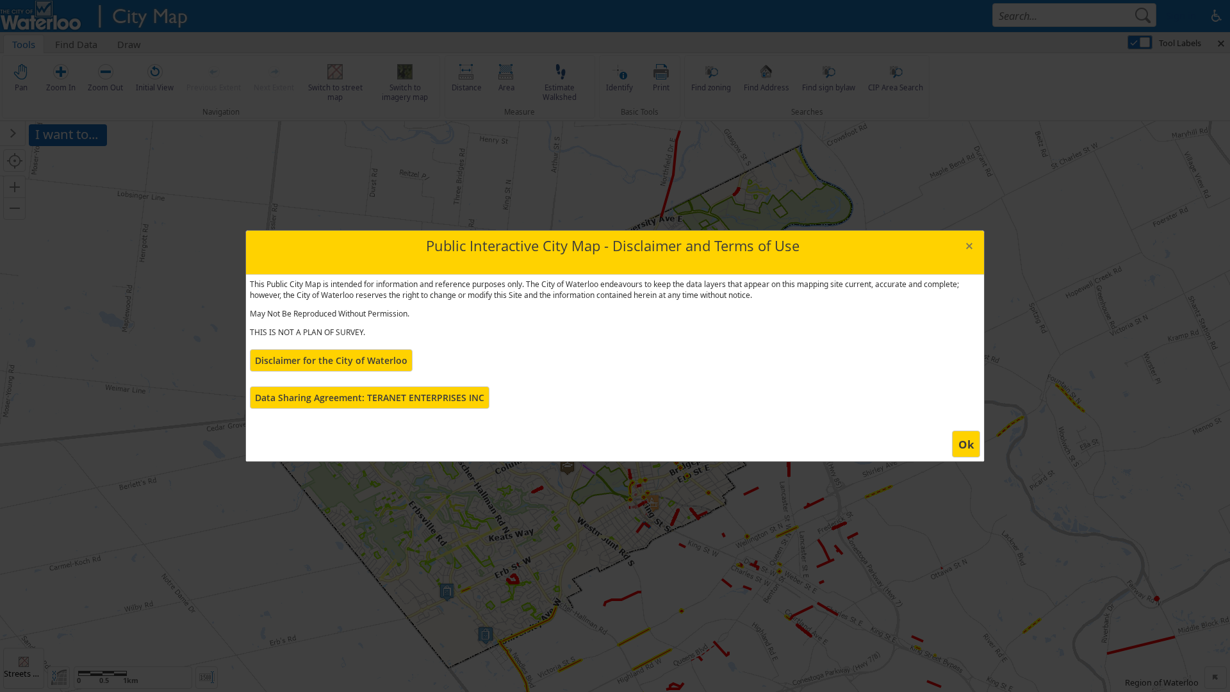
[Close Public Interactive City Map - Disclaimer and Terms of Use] (969, 246)
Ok (966, 444)
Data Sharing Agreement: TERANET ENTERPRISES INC (369, 397)
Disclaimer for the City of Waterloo (331, 360)
